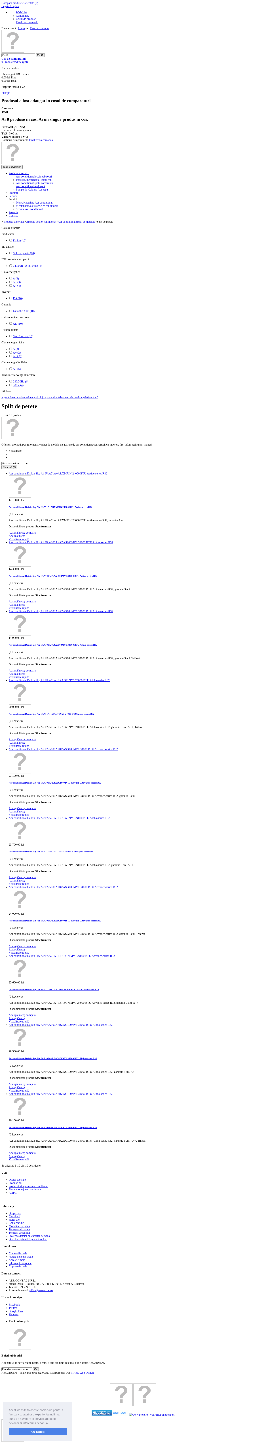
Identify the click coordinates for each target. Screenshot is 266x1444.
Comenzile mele (18, 1253)
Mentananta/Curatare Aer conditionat (37, 205)
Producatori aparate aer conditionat (28, 1186)
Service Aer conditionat (29, 209)
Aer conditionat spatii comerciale (76, 221)
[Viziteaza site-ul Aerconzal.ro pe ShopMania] (102, 1414)
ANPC (13, 1192)
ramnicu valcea (24, 397)
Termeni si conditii (19, 1232)
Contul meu (22, 15)
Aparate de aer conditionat (41, 221)
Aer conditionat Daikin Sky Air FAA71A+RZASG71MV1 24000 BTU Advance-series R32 (62, 955)
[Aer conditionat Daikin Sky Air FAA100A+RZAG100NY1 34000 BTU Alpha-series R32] (20, 1117)
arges (4, 397)
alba (55, 397)
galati (86, 397)
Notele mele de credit (21, 1256)
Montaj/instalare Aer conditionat (34, 202)
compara (31, 532)
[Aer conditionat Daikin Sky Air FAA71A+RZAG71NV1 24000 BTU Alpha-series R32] (20, 841)
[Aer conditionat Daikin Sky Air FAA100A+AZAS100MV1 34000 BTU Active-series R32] (20, 565)
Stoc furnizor (23, 336)
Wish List (21, 12)
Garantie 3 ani (24, 311)
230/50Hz (20, 381)
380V (18, 385)
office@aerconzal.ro (41, 1290)
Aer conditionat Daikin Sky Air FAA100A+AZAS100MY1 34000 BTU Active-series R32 (61, 611)
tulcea (12, 397)
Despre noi (15, 1213)
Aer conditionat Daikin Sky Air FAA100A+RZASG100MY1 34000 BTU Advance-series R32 (63, 887)
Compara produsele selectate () (19, 3)
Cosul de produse (26, 18)
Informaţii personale (20, 1263)
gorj (36, 397)
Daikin (19, 240)
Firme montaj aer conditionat (25, 1189)
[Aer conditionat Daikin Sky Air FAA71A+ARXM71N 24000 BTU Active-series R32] (20, 496)
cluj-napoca (46, 397)
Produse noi (15, 1182)
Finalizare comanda (27, 22)
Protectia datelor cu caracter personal (29, 1235)
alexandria (76, 397)
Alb (18, 323)
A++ (17, 285)
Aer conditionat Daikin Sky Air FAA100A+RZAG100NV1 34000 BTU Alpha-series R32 (61, 1024)
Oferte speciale (17, 1179)
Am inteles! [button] (38, 1431)
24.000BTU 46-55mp (27, 265)
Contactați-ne (16, 1222)
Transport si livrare (19, 1229)
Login (21, 28)
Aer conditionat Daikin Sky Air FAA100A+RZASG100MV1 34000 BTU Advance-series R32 (63, 749)
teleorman (64, 397)
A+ (17, 282)
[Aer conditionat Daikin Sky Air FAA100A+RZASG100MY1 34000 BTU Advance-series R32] (20, 910)
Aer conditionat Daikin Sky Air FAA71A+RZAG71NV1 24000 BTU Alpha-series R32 (59, 818)
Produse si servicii (14, 221)
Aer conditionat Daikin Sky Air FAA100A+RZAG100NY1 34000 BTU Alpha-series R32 (61, 1093)
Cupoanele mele (18, 1266)
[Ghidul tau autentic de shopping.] (120, 1414)
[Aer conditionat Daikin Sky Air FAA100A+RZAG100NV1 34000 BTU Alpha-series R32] (20, 1048)
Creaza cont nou (39, 28)
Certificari (14, 1216)
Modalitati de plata (19, 1226)
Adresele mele (17, 1259)
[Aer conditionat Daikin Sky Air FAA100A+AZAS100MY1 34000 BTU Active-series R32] (20, 634)
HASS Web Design (82, 1372)
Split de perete (24, 253)
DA (18, 298)
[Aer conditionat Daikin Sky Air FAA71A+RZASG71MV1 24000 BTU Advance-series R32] (20, 979)
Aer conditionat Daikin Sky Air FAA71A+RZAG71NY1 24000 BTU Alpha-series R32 (59, 680)
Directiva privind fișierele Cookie (28, 1239)
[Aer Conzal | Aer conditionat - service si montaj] (12, 51)
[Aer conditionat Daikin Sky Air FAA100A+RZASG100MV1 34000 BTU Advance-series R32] (20, 772)
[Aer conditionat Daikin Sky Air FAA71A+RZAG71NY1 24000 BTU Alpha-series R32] (20, 703)
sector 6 (93, 397)
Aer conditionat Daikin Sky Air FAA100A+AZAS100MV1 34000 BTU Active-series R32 (61, 542)
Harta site (14, 1219)
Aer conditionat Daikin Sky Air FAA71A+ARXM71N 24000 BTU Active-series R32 (58, 473)
